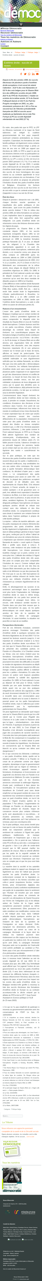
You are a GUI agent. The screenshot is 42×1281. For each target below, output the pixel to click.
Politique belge (20, 52)
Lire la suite (30, 1136)
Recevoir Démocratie (7, 30)
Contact (2, 44)
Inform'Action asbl (24, 1279)
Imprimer (37, 71)
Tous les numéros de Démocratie (11, 35)
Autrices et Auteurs (6, 39)
